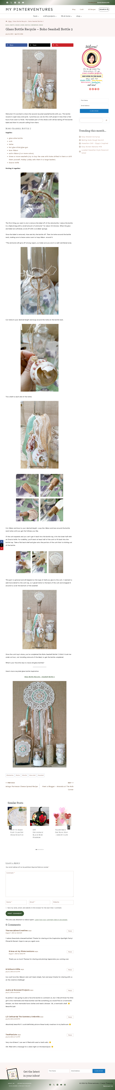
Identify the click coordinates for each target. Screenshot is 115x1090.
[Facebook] (7, 2)
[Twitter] (11, 2)
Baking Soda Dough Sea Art (93, 140)
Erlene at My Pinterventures (21, 951)
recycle (27, 25)
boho (18, 775)
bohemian (9, 775)
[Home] (6, 21)
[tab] (36, 849)
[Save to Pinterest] (1, 548)
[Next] (68, 827)
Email (32, 902)
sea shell (32, 775)
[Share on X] (1, 545)
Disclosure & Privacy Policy (19, 1086)
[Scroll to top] (110, 1083)
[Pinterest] (19, 2)
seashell (41, 775)
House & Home (19, 25)
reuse (41, 25)
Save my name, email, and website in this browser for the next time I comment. (35, 908)
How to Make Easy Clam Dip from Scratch (16, 832)
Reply (70, 931)
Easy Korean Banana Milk (92, 147)
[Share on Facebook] (1, 541)
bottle (24, 775)
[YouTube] (23, 2)
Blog (73, 9)
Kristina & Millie (13, 969)
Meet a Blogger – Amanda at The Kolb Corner (57, 786)
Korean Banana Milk (103, 2)
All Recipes (92, 9)
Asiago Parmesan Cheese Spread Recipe (22, 785)
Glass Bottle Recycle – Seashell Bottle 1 (39, 677)
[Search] (106, 120)
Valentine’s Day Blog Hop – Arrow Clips (61, 832)
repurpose (34, 25)
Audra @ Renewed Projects (18, 990)
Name (9, 902)
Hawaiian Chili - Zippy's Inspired (95, 143)
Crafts (12, 25)
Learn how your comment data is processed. (51, 920)
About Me (11, 1083)
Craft (82, 9)
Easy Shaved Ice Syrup (91, 137)
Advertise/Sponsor (24, 1083)
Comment (10, 873)
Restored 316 (108, 1086)
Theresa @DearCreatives (17, 930)
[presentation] (17, 816)
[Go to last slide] (10, 827)
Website (56, 902)
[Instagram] (15, 2)
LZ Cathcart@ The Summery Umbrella (23, 1017)
